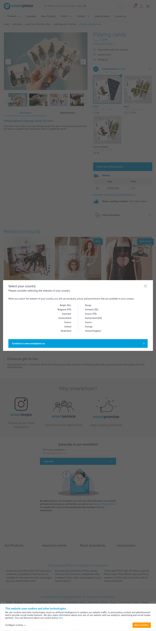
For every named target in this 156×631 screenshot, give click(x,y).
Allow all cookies (141, 625)
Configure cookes (14, 625)
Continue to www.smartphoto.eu (28, 343)
